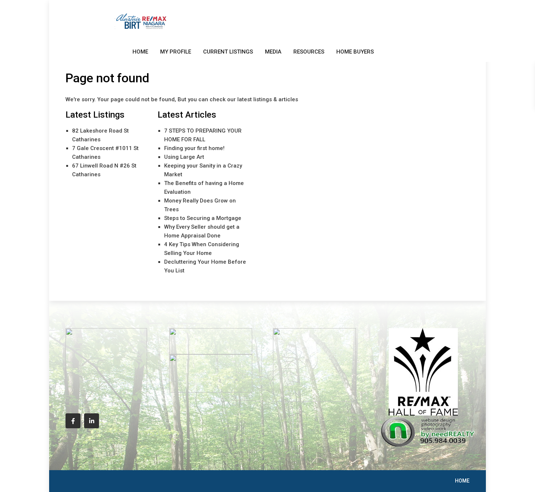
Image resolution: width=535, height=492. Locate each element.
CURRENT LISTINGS (228, 51)
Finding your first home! (194, 148)
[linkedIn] (91, 420)
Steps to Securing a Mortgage (202, 218)
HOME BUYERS (355, 51)
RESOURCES (308, 51)
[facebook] (73, 420)
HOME (140, 51)
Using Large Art (184, 157)
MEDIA (273, 51)
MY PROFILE (175, 51)
